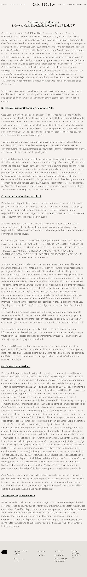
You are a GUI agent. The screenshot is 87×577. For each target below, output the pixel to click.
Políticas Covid (59, 561)
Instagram (41, 555)
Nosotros (62, 4)
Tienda (78, 4)
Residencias (22, 4)
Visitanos (4, 4)
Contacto (71, 4)
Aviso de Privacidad (61, 558)
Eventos (13, 4)
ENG (84, 4)
